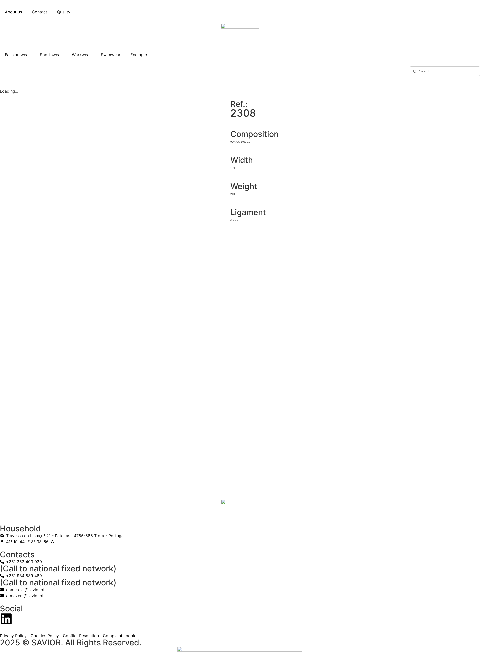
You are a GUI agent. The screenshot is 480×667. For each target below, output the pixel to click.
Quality (63, 11)
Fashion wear (17, 54)
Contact (39, 11)
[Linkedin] (6, 619)
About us (13, 11)
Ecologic (138, 54)
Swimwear (110, 54)
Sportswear (51, 54)
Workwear (81, 54)
